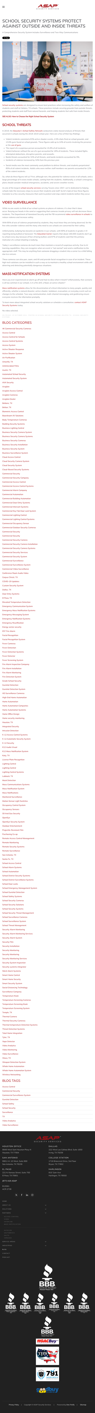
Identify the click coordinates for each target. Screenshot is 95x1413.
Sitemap (83, 1405)
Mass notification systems (13, 288)
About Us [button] (6, 1205)
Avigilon (8, 1230)
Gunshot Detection (10, 1099)
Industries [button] (7, 1245)
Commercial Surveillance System (16, 1095)
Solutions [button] (7, 1209)
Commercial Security (11, 1091)
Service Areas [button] (8, 1241)
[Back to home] (47, 7)
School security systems (12, 105)
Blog (4, 1249)
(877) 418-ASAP (9, 1181)
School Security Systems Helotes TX (55, 315)
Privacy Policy (14, 1405)
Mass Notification (12, 1224)
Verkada (8, 1238)
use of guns (16, 145)
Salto (6, 1235)
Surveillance (7, 1112)
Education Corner (44, 234)
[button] (3, 7)
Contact (6, 1253)
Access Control (8, 1086)
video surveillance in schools (78, 214)
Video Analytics (9, 1121)
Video (6, 1219)
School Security (9, 1108)
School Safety (8, 1104)
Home (4, 1201)
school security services (31, 188)
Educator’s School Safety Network (28, 131)
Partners (6, 1213)
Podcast (6, 1257)
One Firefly (70, 1405)
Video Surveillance (10, 1125)
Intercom (8, 1221)
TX (3, 1116)
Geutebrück (9, 1233)
